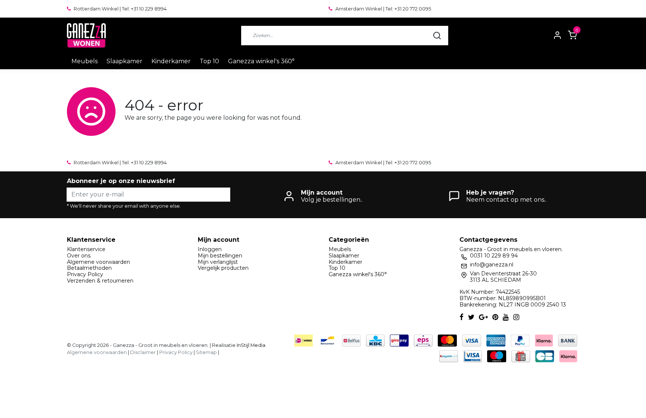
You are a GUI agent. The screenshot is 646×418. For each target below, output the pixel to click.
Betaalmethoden (89, 268)
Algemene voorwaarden (98, 262)
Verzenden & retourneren (100, 280)
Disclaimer (143, 352)
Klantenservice (86, 249)
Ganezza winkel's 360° (261, 61)
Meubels (84, 61)
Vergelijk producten (223, 268)
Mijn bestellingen (220, 255)
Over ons (78, 255)
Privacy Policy (85, 274)
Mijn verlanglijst (218, 262)
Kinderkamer (171, 61)
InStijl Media (250, 345)
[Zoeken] (437, 35)
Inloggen (210, 249)
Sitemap (206, 352)
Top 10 (209, 61)
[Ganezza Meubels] (86, 35)
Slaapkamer (124, 61)
